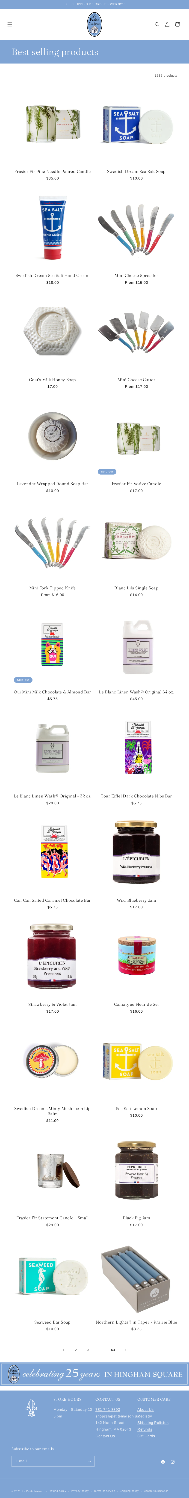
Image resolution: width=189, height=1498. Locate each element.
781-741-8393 (107, 1409)
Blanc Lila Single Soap (136, 588)
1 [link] (63, 1350)
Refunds (144, 1429)
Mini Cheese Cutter (137, 379)
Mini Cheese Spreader (136, 275)
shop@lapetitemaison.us (117, 1416)
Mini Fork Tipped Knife (52, 588)
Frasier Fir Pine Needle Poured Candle (52, 171)
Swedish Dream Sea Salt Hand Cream (53, 275)
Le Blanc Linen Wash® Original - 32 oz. (53, 796)
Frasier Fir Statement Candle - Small (52, 1217)
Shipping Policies (152, 1423)
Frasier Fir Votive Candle (136, 483)
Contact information (156, 1490)
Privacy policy (80, 1490)
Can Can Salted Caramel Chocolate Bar (52, 900)
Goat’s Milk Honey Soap (52, 379)
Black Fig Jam (136, 1217)
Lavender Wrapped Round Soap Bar (53, 483)
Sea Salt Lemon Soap (136, 1108)
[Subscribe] (89, 1461)
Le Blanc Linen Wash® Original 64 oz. (136, 692)
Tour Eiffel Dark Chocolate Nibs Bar (136, 796)
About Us (145, 1409)
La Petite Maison (32, 1491)
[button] (10, 24)
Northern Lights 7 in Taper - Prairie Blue (136, 1322)
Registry (144, 1416)
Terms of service (104, 1490)
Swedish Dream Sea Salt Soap (136, 171)
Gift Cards (146, 1436)
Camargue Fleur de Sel (136, 1004)
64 (113, 1350)
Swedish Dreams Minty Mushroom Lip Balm (52, 1111)
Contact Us (105, 1436)
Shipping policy (129, 1490)
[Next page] (126, 1350)
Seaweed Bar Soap (52, 1322)
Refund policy (57, 1490)
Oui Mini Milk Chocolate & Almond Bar (52, 692)
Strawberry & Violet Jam (52, 1004)
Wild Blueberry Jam (136, 900)
